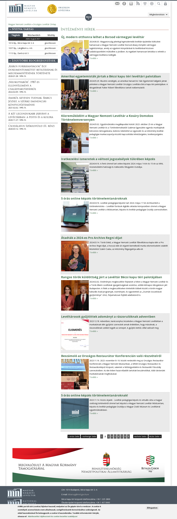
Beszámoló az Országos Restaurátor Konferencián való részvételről (111, 356)
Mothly (51, 35)
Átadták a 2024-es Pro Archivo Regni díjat (91, 238)
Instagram (131, 3)
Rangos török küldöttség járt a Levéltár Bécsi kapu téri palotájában (111, 277)
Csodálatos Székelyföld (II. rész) (31, 126)
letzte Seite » (155, 436)
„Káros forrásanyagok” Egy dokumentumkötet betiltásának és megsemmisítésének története (32, 70)
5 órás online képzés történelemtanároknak (94, 198)
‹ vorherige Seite (89, 436)
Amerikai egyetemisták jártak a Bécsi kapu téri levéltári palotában (111, 76)
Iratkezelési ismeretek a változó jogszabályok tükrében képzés (108, 159)
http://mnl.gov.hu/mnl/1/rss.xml (138, 3)
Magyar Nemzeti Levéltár (19, 24)
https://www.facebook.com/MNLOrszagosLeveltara (124, 3)
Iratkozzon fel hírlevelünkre (117, 3)
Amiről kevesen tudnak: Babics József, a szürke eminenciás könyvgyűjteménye (30, 101)
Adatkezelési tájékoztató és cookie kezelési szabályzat (52, 516)
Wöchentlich (34, 35)
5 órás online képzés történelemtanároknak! (94, 395)
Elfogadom (152, 508)
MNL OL (23, 76)
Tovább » (93, 58)
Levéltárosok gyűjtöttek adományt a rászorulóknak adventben (108, 316)
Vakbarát (145, 3)
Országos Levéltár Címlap (44, 24)
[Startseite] (22, 8)
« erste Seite (73, 436)
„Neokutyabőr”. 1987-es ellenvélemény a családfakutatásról (23, 86)
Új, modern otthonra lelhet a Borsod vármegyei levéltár (102, 37)
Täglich (15, 35)
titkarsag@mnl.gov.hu (78, 494)
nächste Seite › (140, 436)
